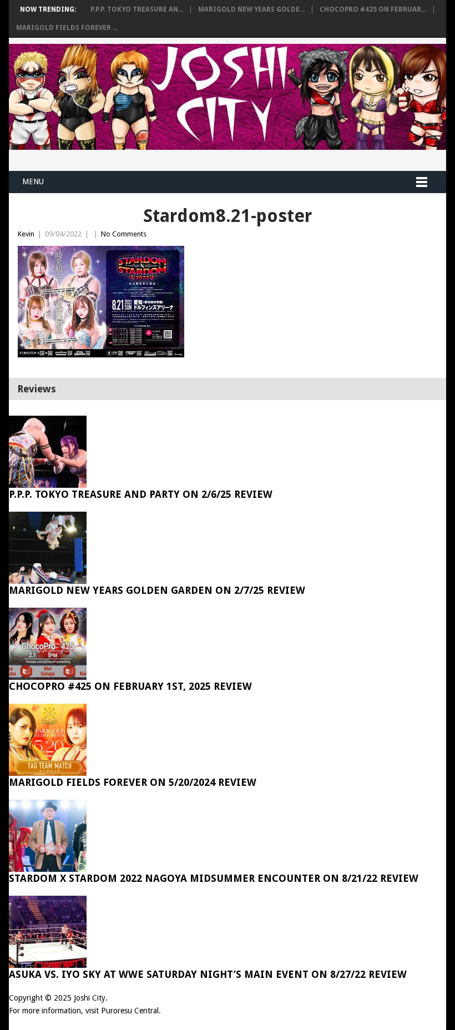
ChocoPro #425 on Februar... (373, 9)
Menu (33, 181)
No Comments (123, 234)
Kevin (26, 234)
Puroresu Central (130, 1010)
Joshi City (89, 997)
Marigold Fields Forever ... (67, 28)
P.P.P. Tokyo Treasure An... (136, 9)
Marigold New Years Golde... (251, 9)
